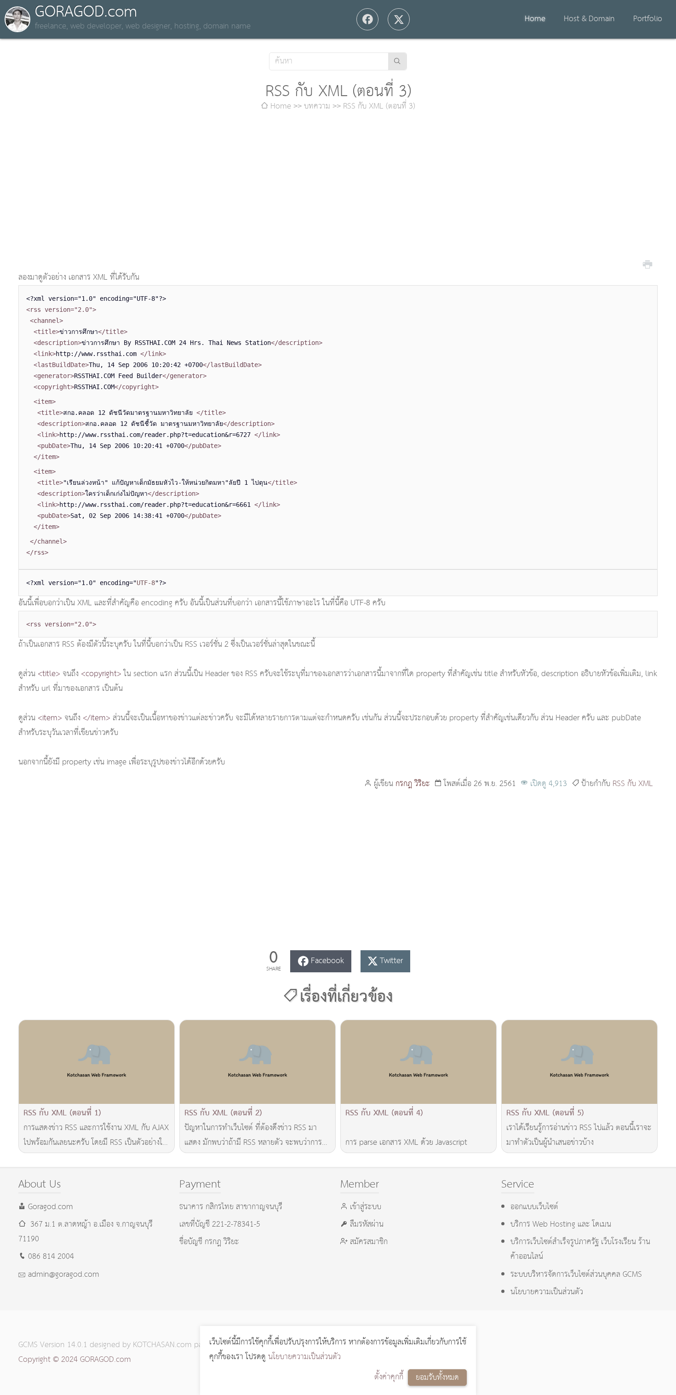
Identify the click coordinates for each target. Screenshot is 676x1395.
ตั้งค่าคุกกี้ (388, 1377)
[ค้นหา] (397, 61)
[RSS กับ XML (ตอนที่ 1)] (96, 1062)
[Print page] (647, 263)
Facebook (327, 961)
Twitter (391, 961)
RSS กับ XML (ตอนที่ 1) (62, 1113)
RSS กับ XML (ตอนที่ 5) (545, 1113)
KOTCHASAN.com (162, 1345)
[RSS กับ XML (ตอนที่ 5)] (579, 1062)
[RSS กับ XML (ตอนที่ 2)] (257, 1062)
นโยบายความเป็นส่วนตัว (304, 1357)
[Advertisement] (338, 192)
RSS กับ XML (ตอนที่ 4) (384, 1113)
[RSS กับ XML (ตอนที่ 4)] (418, 1062)
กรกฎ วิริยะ (412, 784)
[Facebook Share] (367, 19)
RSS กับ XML (633, 784)
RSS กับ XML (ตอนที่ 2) (223, 1113)
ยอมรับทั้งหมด (437, 1378)
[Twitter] (399, 19)
